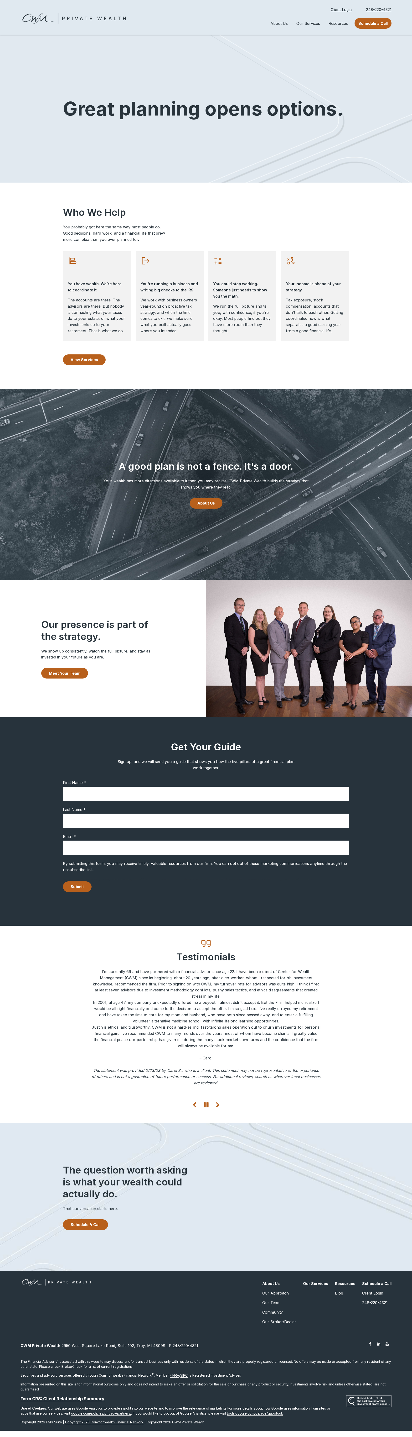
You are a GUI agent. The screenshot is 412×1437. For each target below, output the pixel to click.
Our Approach (275, 1330)
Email (67, 836)
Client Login (341, 9)
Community (272, 1349)
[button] (279, 23)
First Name (73, 782)
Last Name (72, 809)
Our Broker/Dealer (279, 1358)
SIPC (184, 1412)
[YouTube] (387, 1381)
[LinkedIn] (379, 1381)
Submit (77, 886)
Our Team (271, 1339)
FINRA (174, 1412)
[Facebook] (370, 1381)
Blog (339, 1330)
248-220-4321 (378, 9)
